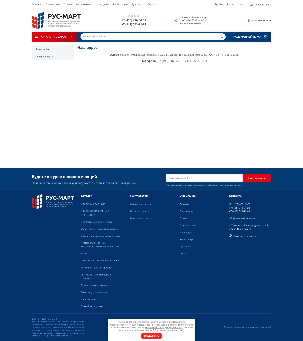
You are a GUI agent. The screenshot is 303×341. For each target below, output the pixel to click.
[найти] (222, 36)
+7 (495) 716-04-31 (134, 20)
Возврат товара (139, 211)
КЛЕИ (84, 253)
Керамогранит (89, 299)
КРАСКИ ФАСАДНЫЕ (93, 204)
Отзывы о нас (84, 4)
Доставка (137, 4)
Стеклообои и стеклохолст (96, 285)
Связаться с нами (140, 204)
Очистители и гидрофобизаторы (99, 229)
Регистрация (120, 4)
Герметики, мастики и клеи (96, 221)
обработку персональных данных (224, 185)
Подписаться (257, 178)
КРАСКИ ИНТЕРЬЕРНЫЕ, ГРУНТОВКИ (95, 213)
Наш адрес (102, 4)
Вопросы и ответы (141, 218)
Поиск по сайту (44, 56)
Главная (37, 4)
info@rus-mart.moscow (191, 23)
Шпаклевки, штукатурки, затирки (100, 260)
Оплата (151, 4)
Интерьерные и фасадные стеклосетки (96, 276)
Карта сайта (42, 49)
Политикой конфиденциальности (163, 327)
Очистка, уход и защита (94, 292)
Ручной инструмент (92, 306)
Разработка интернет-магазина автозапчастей (247, 327)
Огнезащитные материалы (96, 267)
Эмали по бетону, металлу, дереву (100, 236)
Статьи (68, 4)
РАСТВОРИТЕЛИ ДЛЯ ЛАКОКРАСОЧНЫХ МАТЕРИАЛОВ (100, 245)
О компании (53, 4)
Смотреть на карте (261, 20)
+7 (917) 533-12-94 (134, 24)
